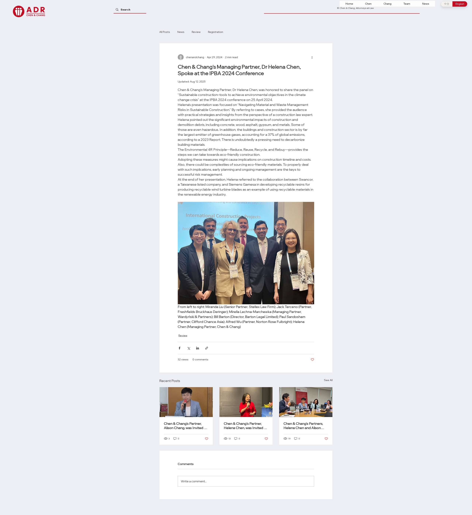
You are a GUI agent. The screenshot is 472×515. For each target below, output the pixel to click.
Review (196, 32)
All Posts (164, 32)
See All (328, 380)
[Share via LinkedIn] (197, 348)
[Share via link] (206, 348)
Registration (215, 32)
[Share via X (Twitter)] (188, 348)
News (180, 32)
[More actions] (312, 57)
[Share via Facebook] (179, 348)
